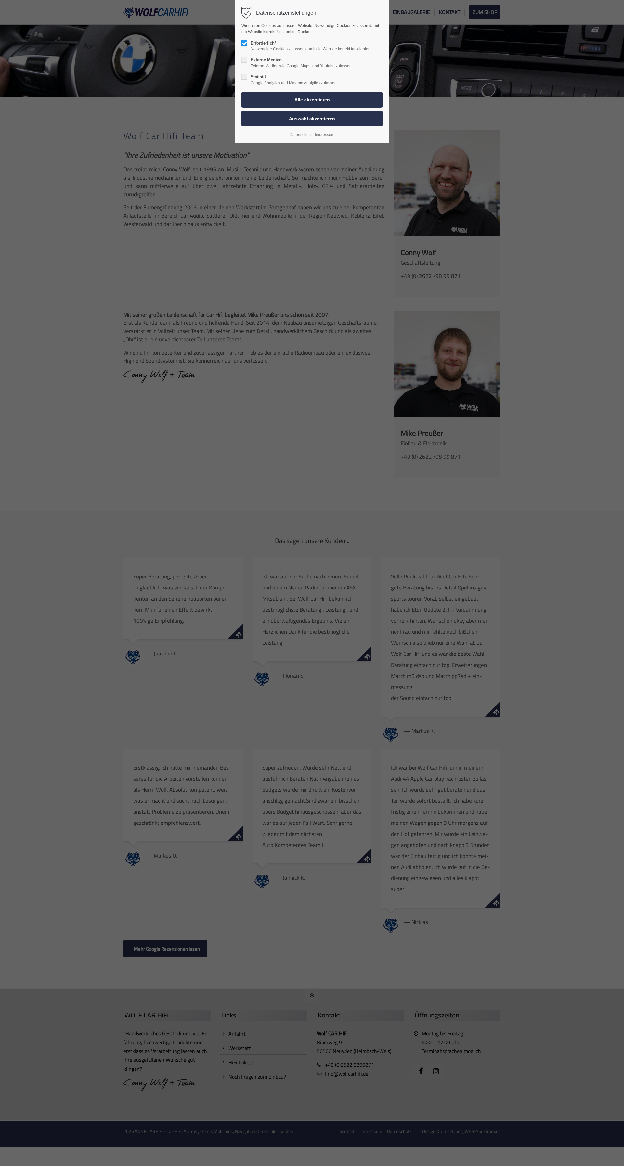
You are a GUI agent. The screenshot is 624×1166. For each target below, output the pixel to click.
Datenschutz (301, 134)
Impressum (324, 134)
